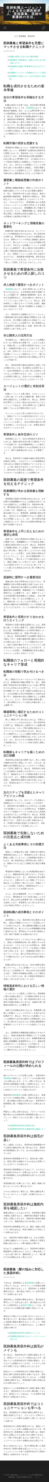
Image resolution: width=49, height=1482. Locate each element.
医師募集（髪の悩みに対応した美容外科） (23, 1271)
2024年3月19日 (9, 1277)
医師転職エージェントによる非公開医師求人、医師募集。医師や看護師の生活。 (24, 12)
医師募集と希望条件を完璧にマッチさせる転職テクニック (24, 45)
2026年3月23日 (9, 51)
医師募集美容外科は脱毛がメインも (24, 1333)
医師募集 (30, 108)
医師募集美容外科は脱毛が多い (22, 1125)
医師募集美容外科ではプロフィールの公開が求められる (23, 1063)
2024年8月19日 (9, 1070)
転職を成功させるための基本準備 (23, 56)
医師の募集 (27, 1305)
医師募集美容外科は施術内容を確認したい (27, 1129)
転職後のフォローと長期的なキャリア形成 (27, 72)
